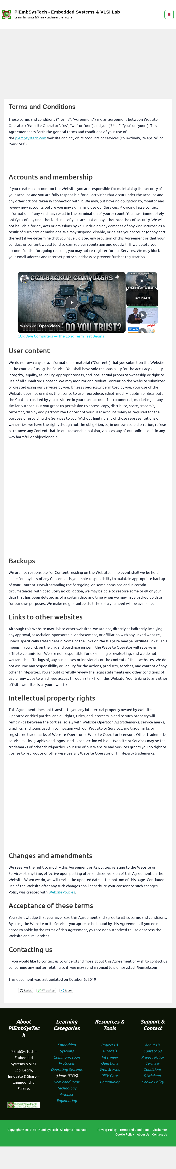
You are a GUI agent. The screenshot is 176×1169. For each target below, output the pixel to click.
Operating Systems (67, 1069)
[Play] (142, 315)
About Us (152, 1044)
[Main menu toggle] (169, 14)
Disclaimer (152, 1075)
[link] (24, 279)
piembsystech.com (30, 138)
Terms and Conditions (134, 1129)
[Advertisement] (88, 61)
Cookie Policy (152, 1081)
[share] (117, 277)
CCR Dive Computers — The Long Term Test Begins (71, 279)
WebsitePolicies (62, 892)
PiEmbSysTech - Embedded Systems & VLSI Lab (67, 11)
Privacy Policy (152, 1057)
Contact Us (152, 1050)
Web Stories (109, 1069)
